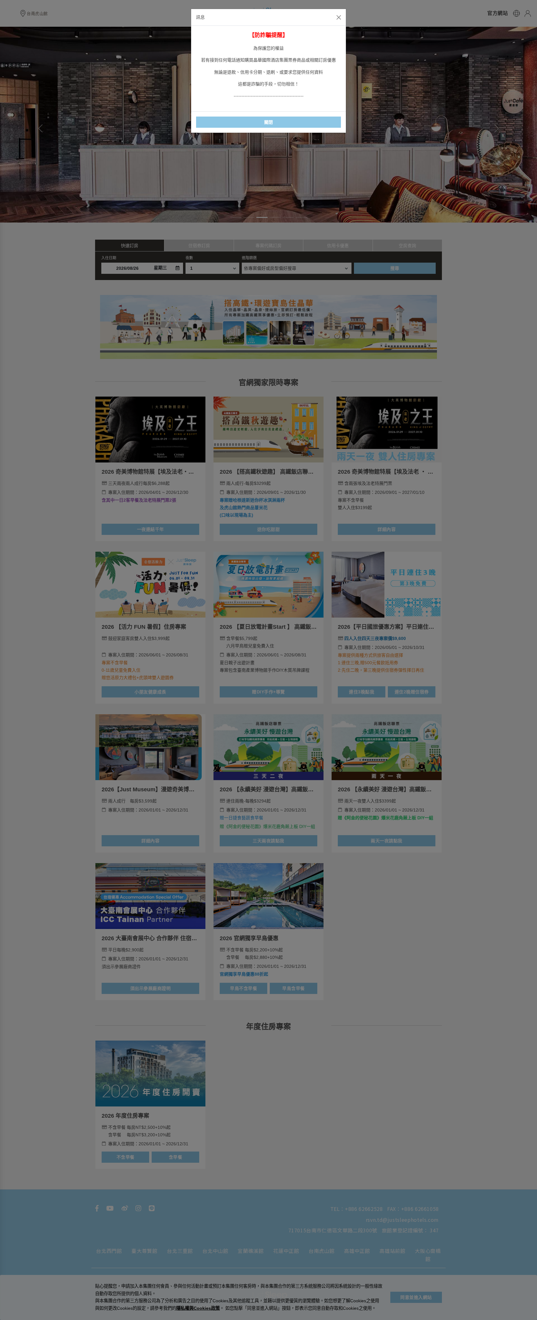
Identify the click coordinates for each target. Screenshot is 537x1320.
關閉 (268, 122)
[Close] (338, 17)
